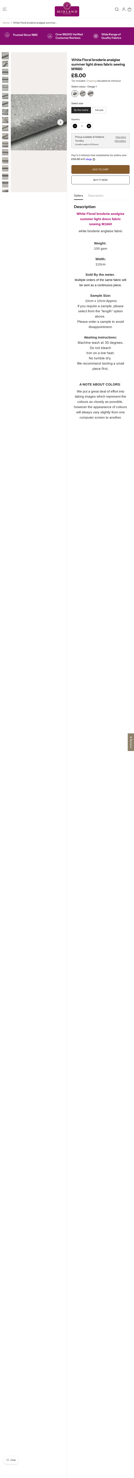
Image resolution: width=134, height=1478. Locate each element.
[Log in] (124, 9)
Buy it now (100, 179)
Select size (77, 103)
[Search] (117, 9)
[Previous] (17, 122)
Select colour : (84, 86)
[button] (5, 9)
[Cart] (129, 9)
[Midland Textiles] (67, 9)
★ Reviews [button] (131, 742)
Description (95, 195)
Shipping (91, 80)
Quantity (75, 119)
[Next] (60, 122)
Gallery (78, 195)
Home (6, 22)
